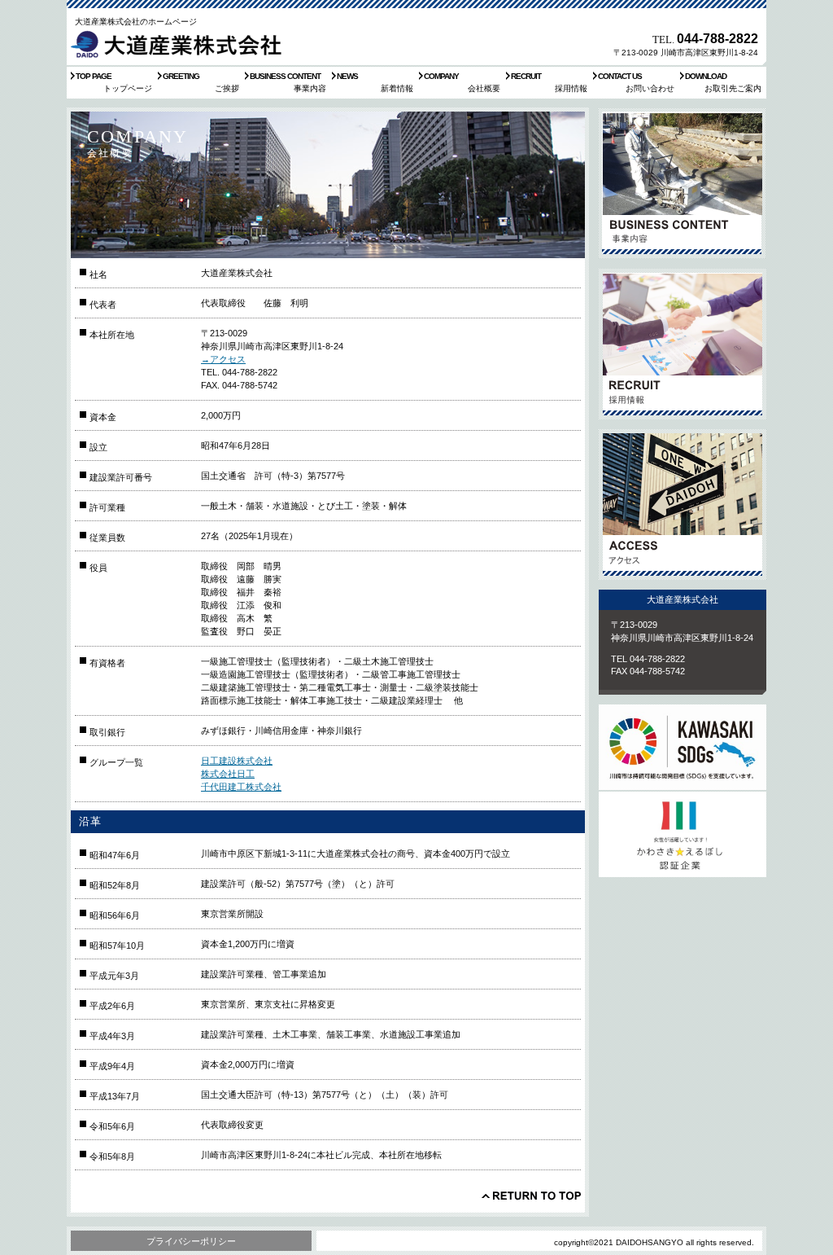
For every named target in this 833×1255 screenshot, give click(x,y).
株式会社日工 (228, 774)
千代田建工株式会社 (241, 787)
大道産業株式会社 (180, 44)
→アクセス (223, 359)
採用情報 (682, 344)
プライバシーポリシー (191, 1241)
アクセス (682, 504)
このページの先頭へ (531, 1196)
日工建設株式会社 (237, 761)
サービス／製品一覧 (682, 183)
